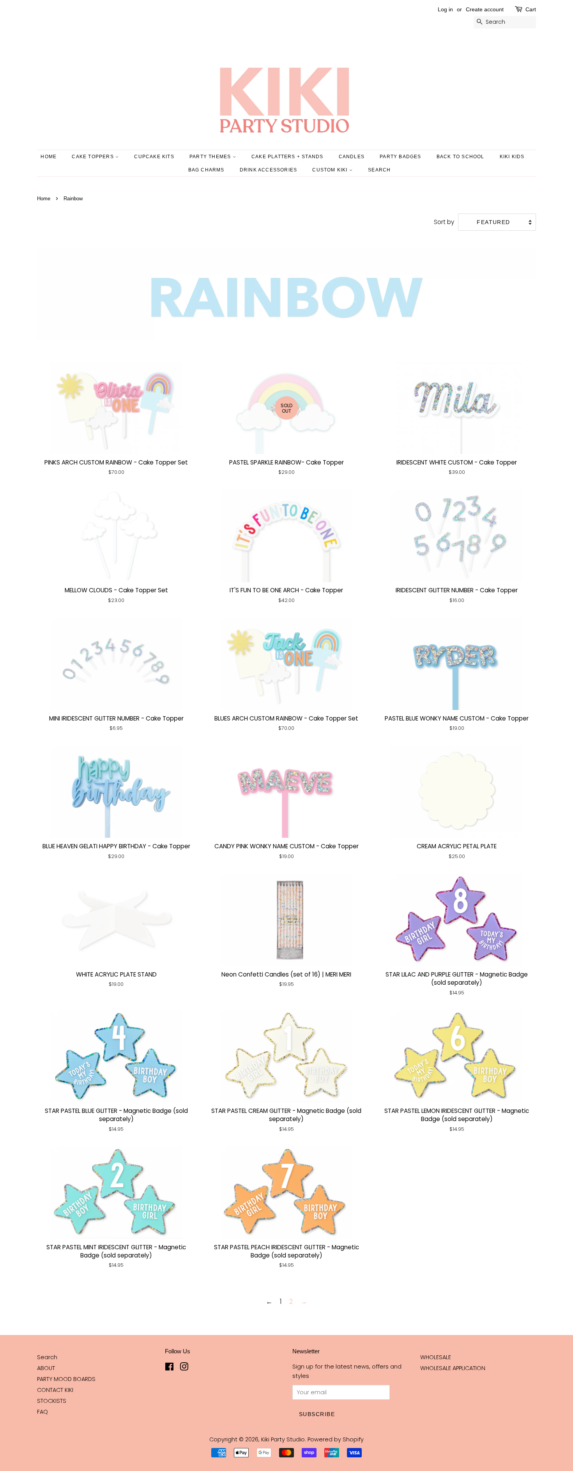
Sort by (444, 222)
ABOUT (46, 1368)
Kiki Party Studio (283, 1439)
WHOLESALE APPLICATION (452, 1368)
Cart (530, 9)
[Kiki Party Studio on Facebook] (169, 1368)
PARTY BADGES (400, 156)
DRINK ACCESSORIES (268, 170)
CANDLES (351, 156)
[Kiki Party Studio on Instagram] (184, 1368)
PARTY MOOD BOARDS (66, 1379)
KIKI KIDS (512, 156)
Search (47, 1357)
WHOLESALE (435, 1357)
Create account (485, 9)
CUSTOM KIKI (330, 170)
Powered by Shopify (336, 1439)
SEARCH (379, 170)
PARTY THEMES (211, 156)
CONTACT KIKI (55, 1390)
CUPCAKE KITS (154, 156)
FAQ (42, 1412)
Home (49, 156)
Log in (445, 9)
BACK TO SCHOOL (461, 156)
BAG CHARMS (206, 170)
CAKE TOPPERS (93, 156)
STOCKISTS (51, 1401)
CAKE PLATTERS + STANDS (287, 156)
